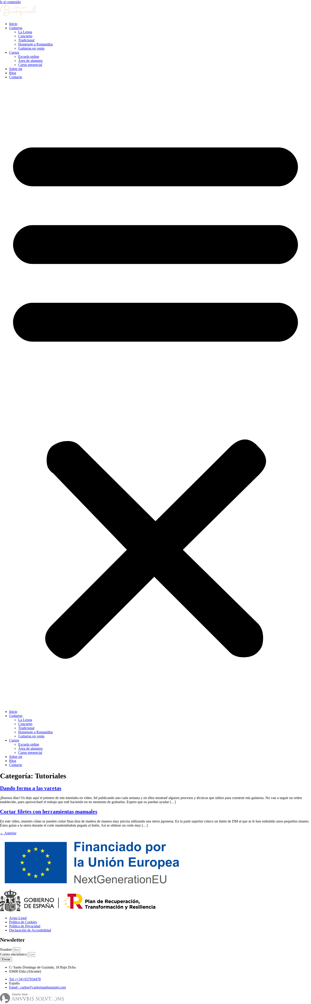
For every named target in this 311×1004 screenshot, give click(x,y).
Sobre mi (15, 69)
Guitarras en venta (31, 48)
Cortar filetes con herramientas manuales (48, 812)
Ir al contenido (10, 2)
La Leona (25, 32)
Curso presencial (30, 65)
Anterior (8, 833)
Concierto (25, 36)
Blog (12, 73)
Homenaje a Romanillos (35, 44)
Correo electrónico (14, 954)
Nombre (6, 949)
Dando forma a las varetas (30, 788)
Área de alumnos (30, 61)
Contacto (15, 77)
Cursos (14, 52)
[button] (155, 394)
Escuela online (28, 56)
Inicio (13, 24)
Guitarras (15, 28)
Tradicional (26, 40)
